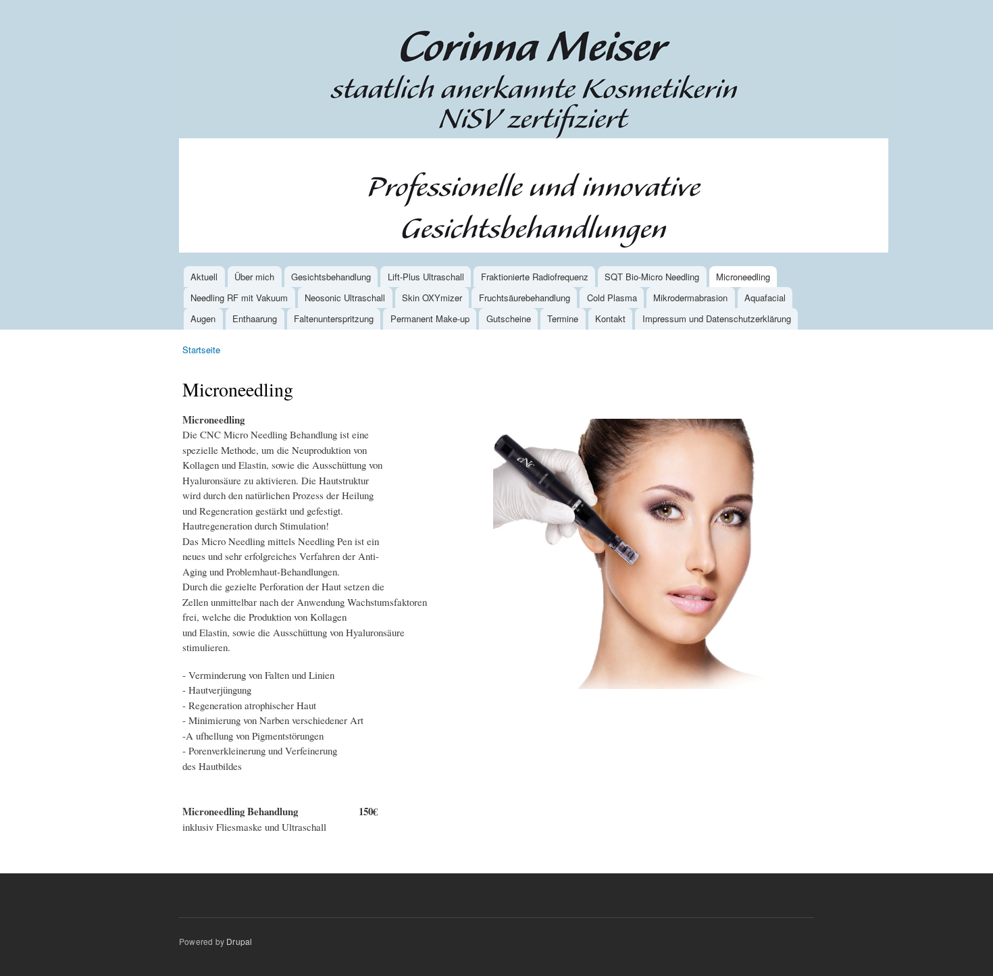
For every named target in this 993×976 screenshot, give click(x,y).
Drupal (239, 941)
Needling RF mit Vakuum (239, 297)
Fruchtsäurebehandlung (524, 297)
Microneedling (743, 276)
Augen (202, 318)
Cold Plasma (612, 297)
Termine (562, 318)
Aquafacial (765, 297)
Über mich (254, 276)
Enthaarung (254, 318)
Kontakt (610, 318)
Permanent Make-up (429, 318)
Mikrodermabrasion (690, 297)
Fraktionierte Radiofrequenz (534, 276)
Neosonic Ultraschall (345, 297)
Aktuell (204, 276)
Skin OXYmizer (432, 297)
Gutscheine (508, 318)
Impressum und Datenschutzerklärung (716, 318)
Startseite (201, 349)
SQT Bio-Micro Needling (652, 276)
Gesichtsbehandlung (331, 276)
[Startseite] (535, 133)
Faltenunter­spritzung (334, 318)
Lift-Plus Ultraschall (426, 276)
